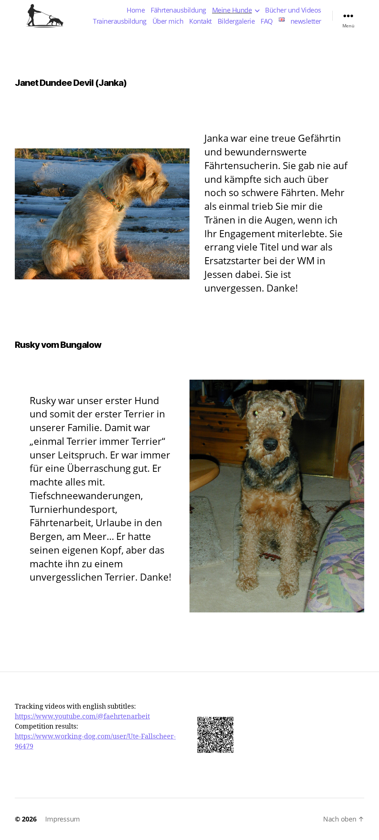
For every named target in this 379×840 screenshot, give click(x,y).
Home (136, 10)
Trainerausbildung (120, 21)
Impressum (62, 818)
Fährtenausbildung (178, 10)
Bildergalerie (236, 21)
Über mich (168, 21)
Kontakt (200, 21)
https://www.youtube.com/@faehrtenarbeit (82, 716)
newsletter (306, 21)
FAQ (267, 21)
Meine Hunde (232, 10)
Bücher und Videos (293, 10)
